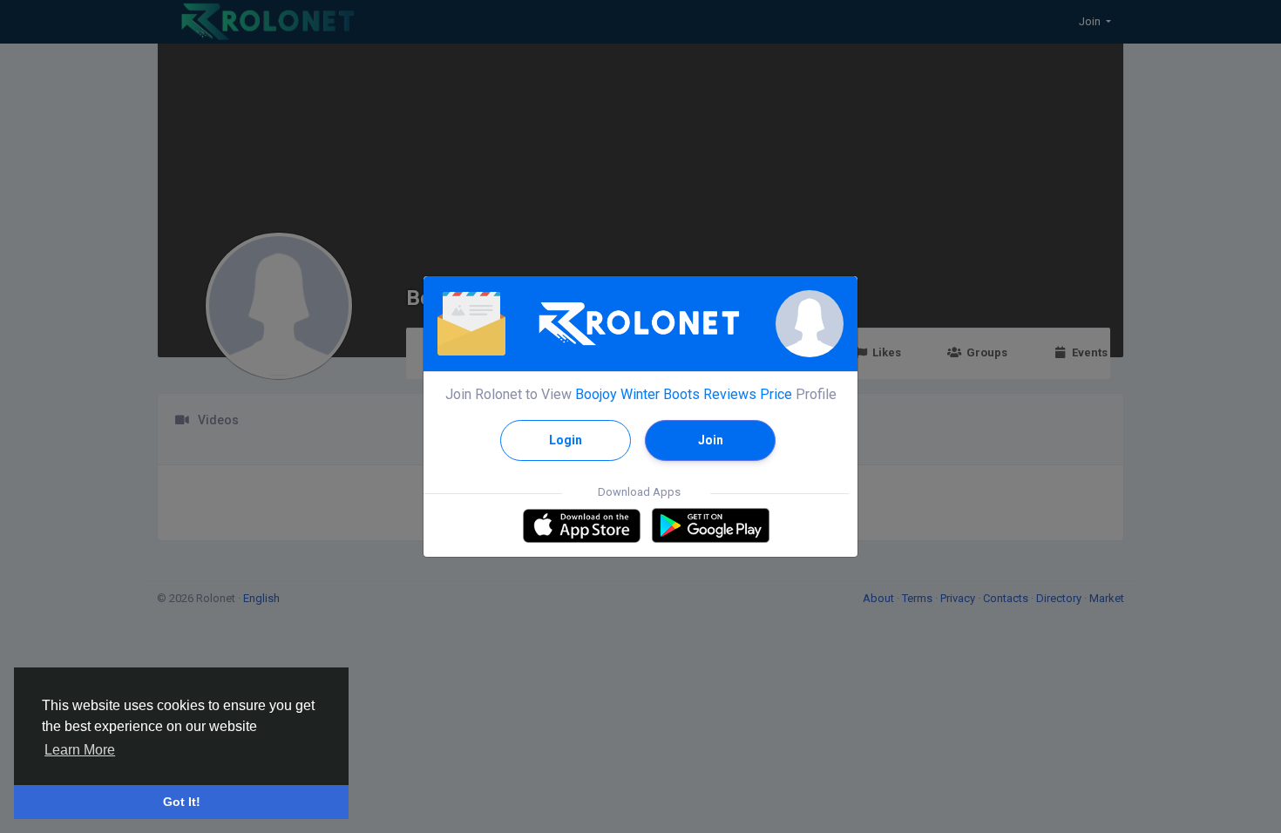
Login (565, 440)
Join (710, 440)
